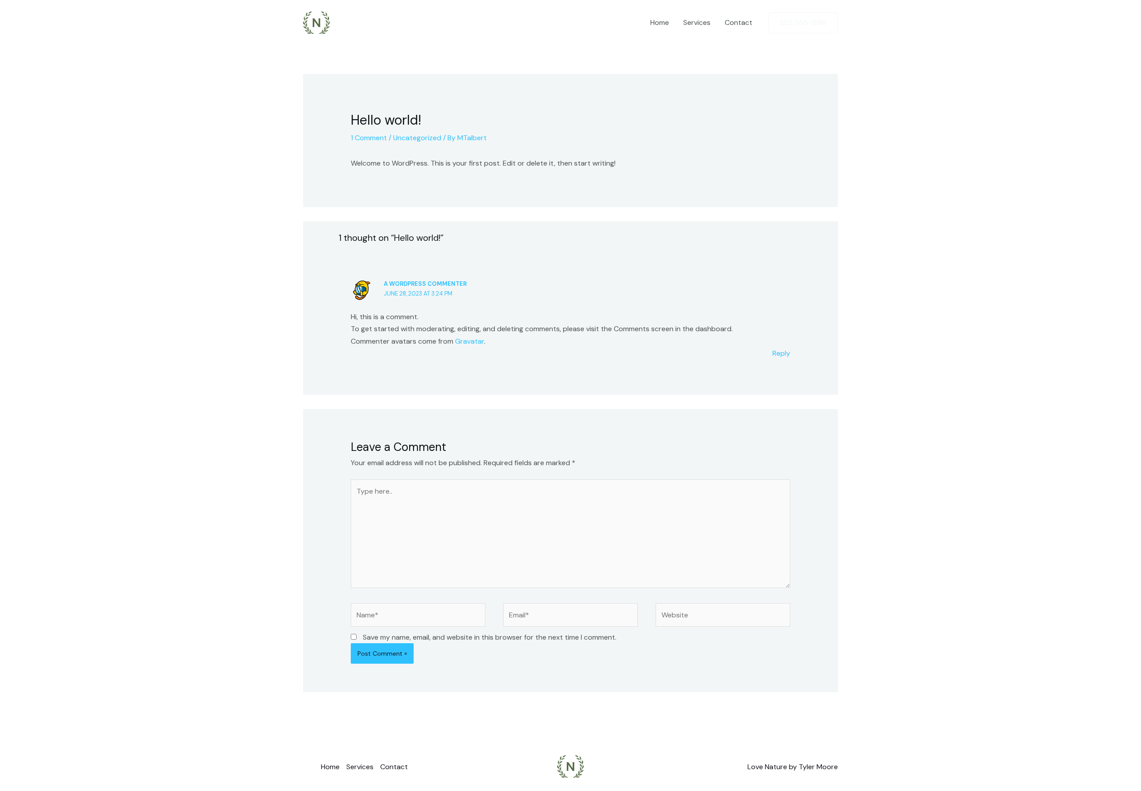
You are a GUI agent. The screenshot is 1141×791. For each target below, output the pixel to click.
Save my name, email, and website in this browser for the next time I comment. (489, 637)
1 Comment (369, 137)
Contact (738, 22)
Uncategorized (417, 137)
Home (659, 22)
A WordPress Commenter (425, 284)
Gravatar (469, 341)
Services (696, 22)
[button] (803, 22)
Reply (781, 353)
